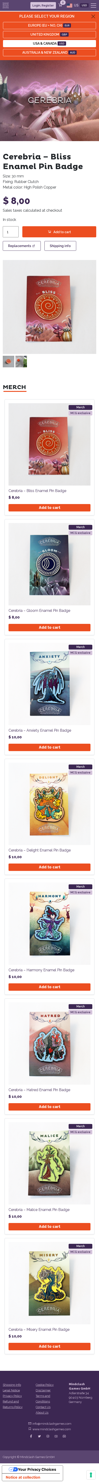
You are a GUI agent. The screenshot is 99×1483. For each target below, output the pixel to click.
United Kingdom (48, 34)
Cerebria (49, 100)
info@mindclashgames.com (51, 1423)
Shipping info (60, 246)
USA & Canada (48, 43)
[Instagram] (48, 1436)
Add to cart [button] (49, 507)
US (80, 5)
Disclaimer (43, 1390)
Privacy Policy (12, 1396)
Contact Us (43, 1407)
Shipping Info (12, 1385)
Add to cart (62, 232)
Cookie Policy (45, 1385)
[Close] (93, 16)
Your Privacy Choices (37, 1469)
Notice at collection (23, 1477)
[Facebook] (31, 1436)
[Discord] (64, 1436)
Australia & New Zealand (48, 52)
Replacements (19, 246)
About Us (42, 1412)
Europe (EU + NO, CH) (49, 25)
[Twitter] (39, 1436)
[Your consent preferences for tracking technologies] (91, 1475)
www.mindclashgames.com (51, 1429)
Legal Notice (11, 1390)
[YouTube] (56, 1436)
